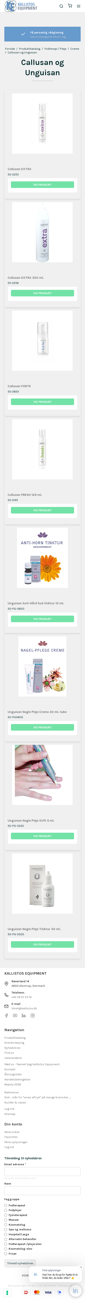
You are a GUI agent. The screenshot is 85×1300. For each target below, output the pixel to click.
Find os (9, 1053)
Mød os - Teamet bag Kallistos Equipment (32, 1064)
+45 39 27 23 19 (22, 997)
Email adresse (15, 1164)
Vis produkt (42, 185)
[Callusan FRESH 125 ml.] (43, 454)
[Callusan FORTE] (43, 345)
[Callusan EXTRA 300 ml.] (43, 237)
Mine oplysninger (15, 1142)
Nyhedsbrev (12, 1048)
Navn (7, 1183)
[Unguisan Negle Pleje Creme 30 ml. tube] (43, 671)
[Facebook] (6, 1016)
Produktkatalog (15, 1038)
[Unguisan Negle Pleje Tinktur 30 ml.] (43, 888)
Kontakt (9, 1069)
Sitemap (9, 1114)
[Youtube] (15, 1016)
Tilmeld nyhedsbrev (20, 1263)
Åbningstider (13, 1074)
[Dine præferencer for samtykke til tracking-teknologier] (7, 1293)
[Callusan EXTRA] (43, 128)
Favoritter (11, 1137)
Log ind (9, 1147)
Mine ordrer (12, 1132)
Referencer (11, 1092)
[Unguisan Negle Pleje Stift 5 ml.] (43, 779)
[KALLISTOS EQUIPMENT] (21, 6)
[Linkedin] (24, 1016)
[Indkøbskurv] (70, 6)
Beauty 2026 (12, 1084)
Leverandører (13, 1058)
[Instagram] (33, 1016)
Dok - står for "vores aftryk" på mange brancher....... (37, 1097)
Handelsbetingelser (17, 1079)
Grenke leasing (14, 1042)
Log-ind (9, 1109)
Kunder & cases (15, 1102)
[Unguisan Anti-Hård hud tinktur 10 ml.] (43, 562)
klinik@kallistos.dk (24, 1008)
